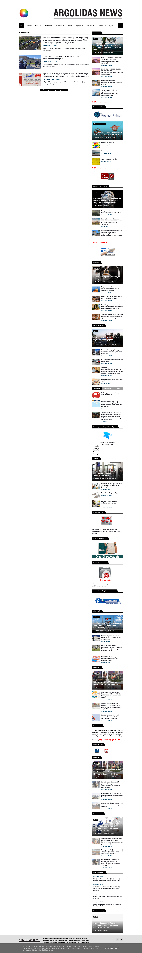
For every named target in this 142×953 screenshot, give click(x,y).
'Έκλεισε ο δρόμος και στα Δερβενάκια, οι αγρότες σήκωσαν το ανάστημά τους (63, 57)
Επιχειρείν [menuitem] (78, 26)
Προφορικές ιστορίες (107, 143)
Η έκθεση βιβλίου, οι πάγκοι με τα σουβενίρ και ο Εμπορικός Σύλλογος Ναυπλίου (112, 795)
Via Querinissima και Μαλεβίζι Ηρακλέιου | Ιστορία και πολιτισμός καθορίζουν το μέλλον (105, 828)
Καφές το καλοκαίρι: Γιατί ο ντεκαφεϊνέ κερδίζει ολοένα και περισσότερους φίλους (110, 288)
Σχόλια (118, 388)
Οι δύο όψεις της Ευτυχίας (109, 159)
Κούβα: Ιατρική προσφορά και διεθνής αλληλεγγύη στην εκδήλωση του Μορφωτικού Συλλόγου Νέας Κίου (107, 682)
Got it (117, 948)
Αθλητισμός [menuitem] (100, 26)
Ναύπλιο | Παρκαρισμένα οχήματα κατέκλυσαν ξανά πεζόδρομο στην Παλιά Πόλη (111, 351)
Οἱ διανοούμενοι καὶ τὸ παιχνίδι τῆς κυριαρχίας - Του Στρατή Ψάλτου (107, 905)
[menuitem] (21, 25)
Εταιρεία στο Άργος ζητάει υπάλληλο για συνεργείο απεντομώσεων (109, 503)
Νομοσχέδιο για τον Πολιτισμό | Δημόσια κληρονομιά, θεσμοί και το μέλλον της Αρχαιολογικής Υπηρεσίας (111, 221)
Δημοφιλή (97, 388)
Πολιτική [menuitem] (48, 26)
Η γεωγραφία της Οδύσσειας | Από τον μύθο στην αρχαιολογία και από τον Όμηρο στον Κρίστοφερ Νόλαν (107, 200)
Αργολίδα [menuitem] (38, 26)
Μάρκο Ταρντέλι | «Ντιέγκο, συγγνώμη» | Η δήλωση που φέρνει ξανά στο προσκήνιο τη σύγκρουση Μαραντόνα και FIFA (111, 648)
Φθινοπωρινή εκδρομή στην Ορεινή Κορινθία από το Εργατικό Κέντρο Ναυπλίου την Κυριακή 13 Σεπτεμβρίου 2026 (107, 46)
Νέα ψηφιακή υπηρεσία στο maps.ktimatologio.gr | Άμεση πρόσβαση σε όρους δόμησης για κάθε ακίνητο (111, 403)
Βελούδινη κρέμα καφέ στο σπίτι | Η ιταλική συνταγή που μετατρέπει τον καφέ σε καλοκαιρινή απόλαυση (112, 306)
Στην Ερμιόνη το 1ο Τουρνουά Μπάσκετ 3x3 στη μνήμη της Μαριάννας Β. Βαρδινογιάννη (107, 625)
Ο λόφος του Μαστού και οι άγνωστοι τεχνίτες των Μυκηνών (111, 211)
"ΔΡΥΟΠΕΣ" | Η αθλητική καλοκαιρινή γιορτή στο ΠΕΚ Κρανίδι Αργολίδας (109, 658)
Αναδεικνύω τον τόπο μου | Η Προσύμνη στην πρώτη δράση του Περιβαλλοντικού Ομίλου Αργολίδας (106, 888)
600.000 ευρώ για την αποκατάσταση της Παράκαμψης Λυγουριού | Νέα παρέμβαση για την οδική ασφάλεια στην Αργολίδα (112, 370)
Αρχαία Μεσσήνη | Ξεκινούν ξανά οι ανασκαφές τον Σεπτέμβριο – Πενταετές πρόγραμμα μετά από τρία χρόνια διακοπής (112, 841)
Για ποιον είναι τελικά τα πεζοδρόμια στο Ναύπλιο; (112, 360)
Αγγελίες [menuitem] (111, 26)
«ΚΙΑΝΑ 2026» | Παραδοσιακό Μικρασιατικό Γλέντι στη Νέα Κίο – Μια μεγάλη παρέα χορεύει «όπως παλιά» (111, 695)
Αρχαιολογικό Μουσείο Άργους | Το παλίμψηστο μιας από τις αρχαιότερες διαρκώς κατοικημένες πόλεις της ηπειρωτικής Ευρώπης (111, 233)
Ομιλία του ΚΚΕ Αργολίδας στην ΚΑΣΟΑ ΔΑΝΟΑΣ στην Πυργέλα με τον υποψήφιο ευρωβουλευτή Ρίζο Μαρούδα (66, 75)
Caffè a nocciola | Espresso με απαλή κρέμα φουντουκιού (111, 297)
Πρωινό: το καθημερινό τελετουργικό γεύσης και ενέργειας (106, 278)
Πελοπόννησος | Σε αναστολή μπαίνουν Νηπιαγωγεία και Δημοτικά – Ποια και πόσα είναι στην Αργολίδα (110, 784)
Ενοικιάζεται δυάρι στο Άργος (110, 493)
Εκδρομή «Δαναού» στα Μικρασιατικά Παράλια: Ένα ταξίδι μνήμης (111, 82)
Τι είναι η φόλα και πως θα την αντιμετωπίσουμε (110, 394)
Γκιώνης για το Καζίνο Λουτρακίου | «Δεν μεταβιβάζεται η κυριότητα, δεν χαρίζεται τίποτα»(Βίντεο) (112, 851)
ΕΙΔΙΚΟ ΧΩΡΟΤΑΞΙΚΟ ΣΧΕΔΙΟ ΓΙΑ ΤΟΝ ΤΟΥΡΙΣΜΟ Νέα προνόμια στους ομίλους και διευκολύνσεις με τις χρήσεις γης (112, 71)
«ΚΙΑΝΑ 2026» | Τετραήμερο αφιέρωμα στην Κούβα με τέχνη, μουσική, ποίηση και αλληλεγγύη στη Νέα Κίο (111, 706)
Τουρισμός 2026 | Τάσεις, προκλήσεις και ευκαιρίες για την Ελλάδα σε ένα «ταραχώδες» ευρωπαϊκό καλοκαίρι (111, 92)
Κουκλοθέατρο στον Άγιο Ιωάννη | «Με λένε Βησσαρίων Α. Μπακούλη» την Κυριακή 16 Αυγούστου (112, 716)
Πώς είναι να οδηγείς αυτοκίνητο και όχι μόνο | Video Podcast (112, 380)
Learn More (109, 948)
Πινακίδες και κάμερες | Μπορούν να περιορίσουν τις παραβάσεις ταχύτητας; (106, 340)
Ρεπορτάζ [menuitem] (89, 26)
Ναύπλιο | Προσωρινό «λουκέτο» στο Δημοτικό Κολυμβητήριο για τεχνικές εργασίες (111, 637)
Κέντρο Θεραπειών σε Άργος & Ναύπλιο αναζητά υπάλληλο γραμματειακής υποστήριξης (104, 473)
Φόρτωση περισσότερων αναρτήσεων (54, 90)
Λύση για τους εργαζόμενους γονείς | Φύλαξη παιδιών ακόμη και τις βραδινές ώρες (112, 485)
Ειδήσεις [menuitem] (28, 26)
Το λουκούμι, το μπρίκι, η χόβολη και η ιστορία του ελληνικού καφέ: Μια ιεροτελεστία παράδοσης (112, 316)
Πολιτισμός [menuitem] (58, 26)
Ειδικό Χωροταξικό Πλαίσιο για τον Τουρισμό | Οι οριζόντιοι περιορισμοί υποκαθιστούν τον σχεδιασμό (111, 60)
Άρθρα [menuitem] (69, 26)
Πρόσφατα (107, 388)
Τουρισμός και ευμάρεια (108, 151)
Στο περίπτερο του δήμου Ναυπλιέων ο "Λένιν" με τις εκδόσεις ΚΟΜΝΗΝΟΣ (107, 133)
